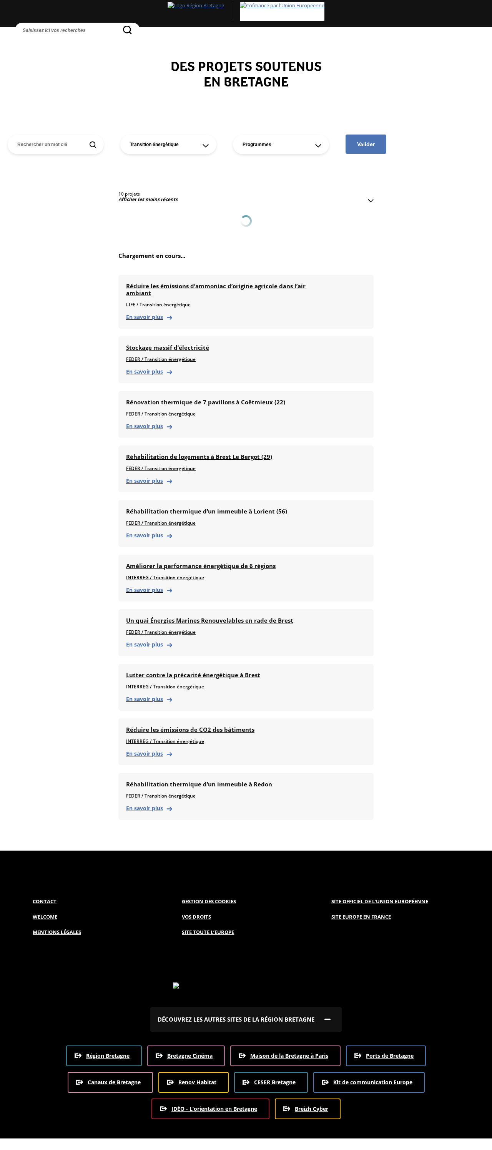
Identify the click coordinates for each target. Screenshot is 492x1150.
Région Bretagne (108, 1055)
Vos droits (196, 916)
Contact (45, 901)
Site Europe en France (361, 916)
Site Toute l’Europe (208, 932)
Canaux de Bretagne (114, 1082)
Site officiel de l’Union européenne (379, 901)
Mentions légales (57, 932)
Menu (39, 44)
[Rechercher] (127, 30)
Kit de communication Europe (372, 1082)
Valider (366, 144)
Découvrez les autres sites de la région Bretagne (236, 1019)
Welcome (45, 916)
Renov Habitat (197, 1082)
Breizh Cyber (311, 1108)
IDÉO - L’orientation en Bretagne (214, 1108)
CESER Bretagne (275, 1082)
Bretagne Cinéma (190, 1055)
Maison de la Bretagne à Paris (289, 1055)
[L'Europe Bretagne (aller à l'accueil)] (246, 11)
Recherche (22, 44)
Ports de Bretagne (390, 1055)
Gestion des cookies (209, 901)
